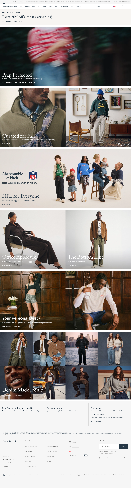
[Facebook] (108, 458)
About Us (78, 6)
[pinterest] (116, 458)
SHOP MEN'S (18, 21)
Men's (33, 6)
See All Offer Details (8, 435)
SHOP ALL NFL (6, 204)
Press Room (28, 461)
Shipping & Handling (52, 451)
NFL (39, 6)
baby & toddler (64, 6)
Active (50, 6)
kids (56, 6)
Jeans (44, 6)
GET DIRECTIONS (96, 421)
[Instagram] (100, 458)
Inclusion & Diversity (30, 456)
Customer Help (50, 444)
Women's (27, 6)
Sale (72, 6)
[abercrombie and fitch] (10, 6)
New (21, 6)
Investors (27, 459)
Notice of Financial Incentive (106, 453)
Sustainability (28, 464)
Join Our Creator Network (31, 446)
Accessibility (28, 454)
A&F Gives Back (29, 451)
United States (75, 451)
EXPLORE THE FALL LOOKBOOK (25, 82)
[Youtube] (124, 458)
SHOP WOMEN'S (7, 21)
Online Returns (50, 454)
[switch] (69, 455)
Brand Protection (29, 444)
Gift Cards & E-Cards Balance (54, 459)
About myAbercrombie (52, 446)
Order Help (49, 449)
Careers (27, 449)
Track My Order (50, 456)
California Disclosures (30, 466)
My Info (49, 461)
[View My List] (118, 6)
